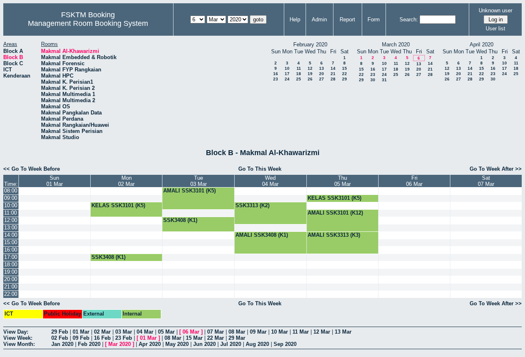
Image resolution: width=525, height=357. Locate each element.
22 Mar (215, 338)
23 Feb (123, 338)
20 (321, 73)
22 (344, 73)
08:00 (10, 191)
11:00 (10, 213)
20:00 (10, 279)
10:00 (10, 205)
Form (374, 19)
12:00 (10, 220)
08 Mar (236, 332)
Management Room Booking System (88, 23)
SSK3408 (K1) (180, 220)
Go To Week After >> (496, 169)
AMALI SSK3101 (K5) (189, 191)
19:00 (10, 272)
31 (384, 80)
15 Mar (194, 338)
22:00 (10, 294)
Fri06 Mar (414, 181)
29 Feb (59, 332)
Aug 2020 (257, 344)
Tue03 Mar (198, 181)
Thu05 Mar (342, 181)
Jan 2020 (62, 344)
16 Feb (102, 338)
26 (310, 79)
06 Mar (191, 332)
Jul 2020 (230, 344)
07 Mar (215, 332)
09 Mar (258, 332)
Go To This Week (259, 169)
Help (295, 19)
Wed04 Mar (270, 181)
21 (333, 73)
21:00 (10, 287)
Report (347, 19)
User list (495, 28)
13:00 (10, 227)
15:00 (10, 242)
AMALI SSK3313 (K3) (334, 235)
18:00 (10, 264)
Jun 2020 (204, 344)
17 (287, 73)
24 (287, 79)
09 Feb (81, 338)
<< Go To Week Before (31, 169)
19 (310, 73)
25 (298, 79)
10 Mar (279, 332)
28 (333, 79)
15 (344, 68)
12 (310, 68)
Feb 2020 (89, 344)
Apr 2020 (150, 344)
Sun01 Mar (54, 181)
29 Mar (236, 338)
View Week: (17, 338)
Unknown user (495, 10)
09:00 (10, 198)
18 (298, 73)
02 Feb (59, 338)
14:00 (10, 235)
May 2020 (177, 344)
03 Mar (123, 332)
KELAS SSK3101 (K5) (334, 198)
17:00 (10, 257)
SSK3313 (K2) (252, 205)
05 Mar (166, 332)
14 (333, 68)
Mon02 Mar (126, 181)
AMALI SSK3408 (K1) (261, 235)
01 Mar (81, 332)
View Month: (19, 344)
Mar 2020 (119, 344)
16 (275, 73)
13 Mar (343, 332)
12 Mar (321, 332)
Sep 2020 (285, 344)
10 (287, 68)
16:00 (10, 250)
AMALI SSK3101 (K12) (335, 213)
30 (372, 80)
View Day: (15, 332)
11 (299, 68)
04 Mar (145, 332)
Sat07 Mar (486, 181)
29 (344, 79)
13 (321, 68)
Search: (408, 19)
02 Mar (102, 332)
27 (321, 79)
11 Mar (300, 332)
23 (275, 79)
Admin (319, 19)
